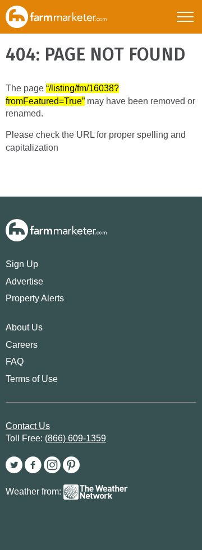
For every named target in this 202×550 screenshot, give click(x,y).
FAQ (15, 361)
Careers (22, 344)
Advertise (24, 281)
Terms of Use (32, 379)
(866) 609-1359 (75, 438)
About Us (24, 327)
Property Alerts (35, 298)
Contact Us (28, 426)
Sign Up (22, 264)
